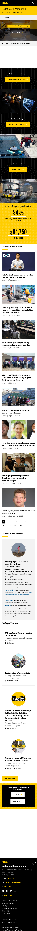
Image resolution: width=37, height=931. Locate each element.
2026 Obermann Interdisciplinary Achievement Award (18, 595)
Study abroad (6, 914)
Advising (4, 906)
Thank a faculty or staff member (12, 930)
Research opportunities (9, 908)
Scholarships (6, 911)
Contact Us (11, 878)
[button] (33, 3)
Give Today (8, 886)
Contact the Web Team (13, 882)
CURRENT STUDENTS (9, 900)
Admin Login (8, 895)
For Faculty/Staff (17, 12)
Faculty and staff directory (10, 927)
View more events (10, 778)
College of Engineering (14, 9)
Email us (16, 794)
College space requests (9, 922)
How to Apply (6, 12)
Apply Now (16, 801)
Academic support (8, 903)
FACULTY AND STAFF (9, 920)
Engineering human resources (11, 925)
